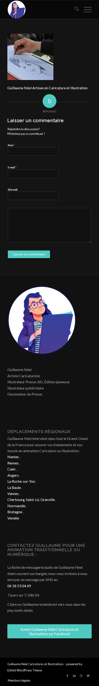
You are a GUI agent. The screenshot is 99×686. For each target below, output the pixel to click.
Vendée (13, 518)
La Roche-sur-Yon (21, 481)
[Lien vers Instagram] (81, 675)
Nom (11, 145)
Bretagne (14, 512)
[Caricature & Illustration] (41, 9)
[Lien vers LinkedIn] (74, 675)
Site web (13, 189)
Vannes (13, 493)
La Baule (14, 487)
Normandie (16, 506)
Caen (11, 469)
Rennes (13, 463)
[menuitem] (74, 9)
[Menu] (85, 9)
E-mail (12, 167)
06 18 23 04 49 (19, 586)
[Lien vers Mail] (88, 675)
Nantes (13, 456)
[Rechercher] (74, 9)
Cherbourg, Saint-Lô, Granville (31, 499)
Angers (13, 475)
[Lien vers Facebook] (67, 675)
